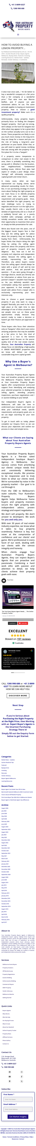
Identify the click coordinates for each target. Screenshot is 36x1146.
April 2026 (4, 819)
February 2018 (5, 919)
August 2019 (4, 882)
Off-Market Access (8, 971)
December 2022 (5, 840)
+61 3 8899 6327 (18, 4)
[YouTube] (10, 1077)
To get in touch (8, 421)
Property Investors (8, 968)
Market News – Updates (8, 760)
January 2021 (5, 864)
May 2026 (4, 816)
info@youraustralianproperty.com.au (14, 52)
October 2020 (5, 872)
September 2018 (5, 906)
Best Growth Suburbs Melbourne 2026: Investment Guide (17, 792)
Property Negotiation (9, 974)
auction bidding (10, 398)
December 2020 (5, 866)
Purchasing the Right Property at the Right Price (18, 720)
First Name (9, 1094)
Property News (7, 1034)
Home (4, 1137)
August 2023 (4, 832)
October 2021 (5, 850)
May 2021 (4, 856)
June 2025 (4, 824)
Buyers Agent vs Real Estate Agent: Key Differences (15, 800)
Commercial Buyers (8, 984)
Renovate (4, 60)
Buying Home (13, 56)
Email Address (10, 1104)
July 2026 (3, 811)
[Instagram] (22, 1072)
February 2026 (5, 821)
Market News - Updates (21, 58)
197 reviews (24, 639)
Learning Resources (7, 58)
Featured (21, 56)
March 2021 (4, 858)
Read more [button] (6, 667)
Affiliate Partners (7, 1037)
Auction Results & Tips (13, 54)
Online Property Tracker (9, 1030)
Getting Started (7, 997)
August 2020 (4, 877)
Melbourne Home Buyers (10, 964)
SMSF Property (7, 987)
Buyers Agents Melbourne (8, 778)
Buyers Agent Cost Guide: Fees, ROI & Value (13, 789)
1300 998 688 (18, 8)
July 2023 (3, 835)
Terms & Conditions (13, 1137)
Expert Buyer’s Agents (21, 724)
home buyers (28, 937)
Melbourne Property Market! (19, 380)
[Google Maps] (10, 1081)
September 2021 (5, 853)
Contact (21, 1139)
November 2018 (5, 901)
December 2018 (5, 898)
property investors (25, 501)
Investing (27, 56)
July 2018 (3, 911)
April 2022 (4, 845)
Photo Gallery (6, 1040)
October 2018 (5, 904)
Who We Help (6, 1017)
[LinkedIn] (10, 1072)
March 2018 (4, 917)
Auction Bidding (7, 977)
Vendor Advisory (13, 60)
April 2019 (4, 890)
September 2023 (5, 829)
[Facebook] (22, 1077)
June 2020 (4, 880)
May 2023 (4, 837)
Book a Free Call (18, 14)
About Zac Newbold (8, 1027)
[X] (22, 1081)
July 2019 (3, 885)
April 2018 (4, 914)
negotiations (25, 395)
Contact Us (6, 1044)
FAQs (31, 1137)
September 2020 (5, 874)
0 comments (23, 60)
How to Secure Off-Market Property (11, 794)
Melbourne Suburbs (8, 994)
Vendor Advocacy (7, 991)
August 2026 (4, 808)
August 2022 (4, 842)
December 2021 (5, 848)
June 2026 (4, 813)
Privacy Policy (24, 1137)
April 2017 (4, 922)
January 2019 (5, 896)
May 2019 (4, 888)
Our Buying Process (8, 1020)
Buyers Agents (7, 1010)
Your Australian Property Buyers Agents (18, 375)
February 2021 (5, 861)
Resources (15, 1139)
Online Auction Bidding (9, 981)
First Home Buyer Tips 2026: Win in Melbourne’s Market (16, 797)
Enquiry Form (19, 424)
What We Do (6, 1014)
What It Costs (6, 1024)
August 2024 (4, 827)
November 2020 (5, 869)
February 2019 (5, 893)
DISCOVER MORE (18, 696)
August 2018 (4, 909)
